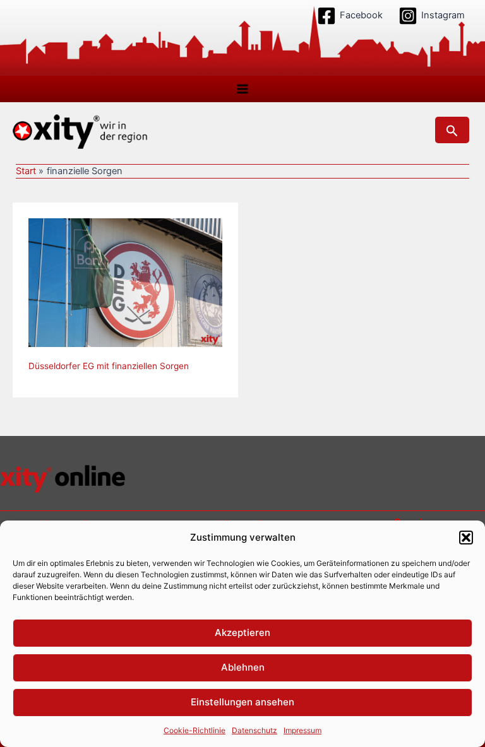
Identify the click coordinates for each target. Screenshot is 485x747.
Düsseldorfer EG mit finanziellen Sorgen (108, 366)
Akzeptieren (242, 632)
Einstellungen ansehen (242, 702)
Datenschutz (254, 730)
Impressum (302, 730)
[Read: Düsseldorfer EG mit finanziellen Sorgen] (125, 282)
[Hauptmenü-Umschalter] (242, 89)
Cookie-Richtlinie (194, 730)
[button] (466, 537)
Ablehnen (243, 667)
